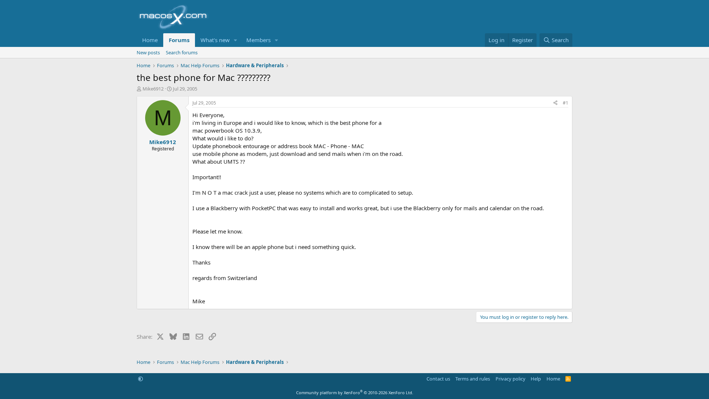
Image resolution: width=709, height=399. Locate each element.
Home (150, 40)
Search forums (182, 52)
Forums (179, 40)
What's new (215, 40)
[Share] (555, 103)
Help (536, 378)
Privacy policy (510, 378)
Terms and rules (472, 378)
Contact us (438, 378)
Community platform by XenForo (354, 392)
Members (258, 40)
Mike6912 (153, 88)
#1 (565, 103)
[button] (235, 40)
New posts (148, 52)
